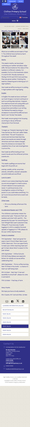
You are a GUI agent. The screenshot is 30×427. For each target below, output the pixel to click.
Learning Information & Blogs (13, 305)
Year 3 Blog (7, 322)
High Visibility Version (8, 377)
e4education (22, 382)
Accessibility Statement (21, 377)
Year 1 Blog (6, 314)
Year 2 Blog (7, 318)
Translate (25, 17)
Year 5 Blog (7, 330)
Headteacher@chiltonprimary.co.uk (15, 369)
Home (12, 26)
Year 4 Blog (25, 28)
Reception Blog (8, 310)
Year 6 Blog (7, 334)
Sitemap (15, 379)
